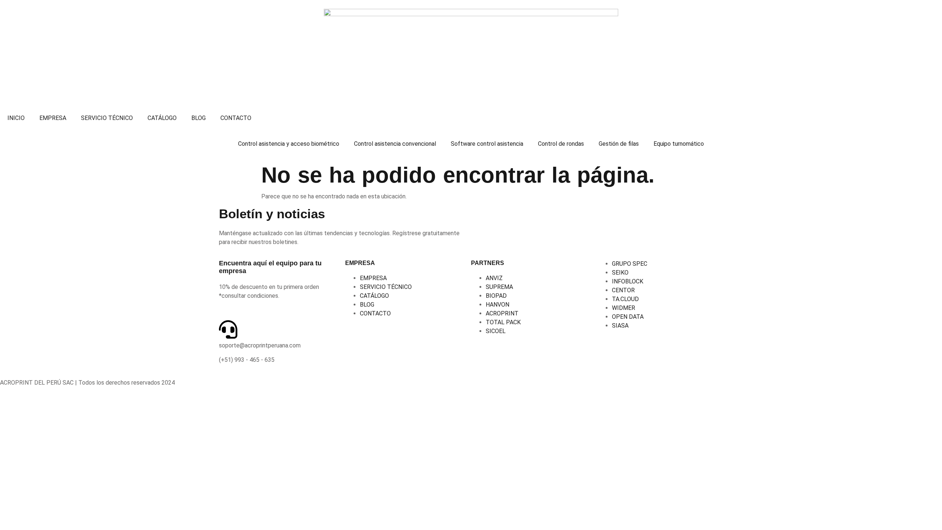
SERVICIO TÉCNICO (107, 117)
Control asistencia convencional (395, 143)
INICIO (16, 117)
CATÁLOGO (162, 117)
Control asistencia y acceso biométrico (288, 143)
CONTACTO (235, 117)
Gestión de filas (619, 143)
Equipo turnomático (679, 143)
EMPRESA (52, 117)
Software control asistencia (487, 143)
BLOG (198, 117)
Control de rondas (561, 143)
